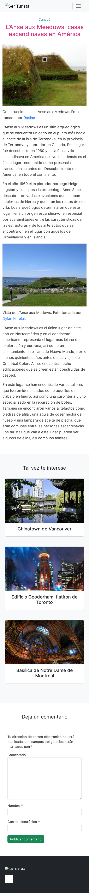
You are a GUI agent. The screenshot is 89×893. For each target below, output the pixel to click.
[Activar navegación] (78, 6)
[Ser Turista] (17, 6)
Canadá (44, 19)
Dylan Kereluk (14, 318)
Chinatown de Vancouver (44, 528)
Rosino (29, 117)
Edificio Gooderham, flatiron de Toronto (45, 599)
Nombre (15, 805)
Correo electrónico (23, 822)
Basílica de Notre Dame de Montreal (44, 673)
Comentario (16, 755)
